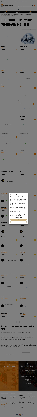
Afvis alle (18, 222)
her (20, 215)
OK (18, 219)
